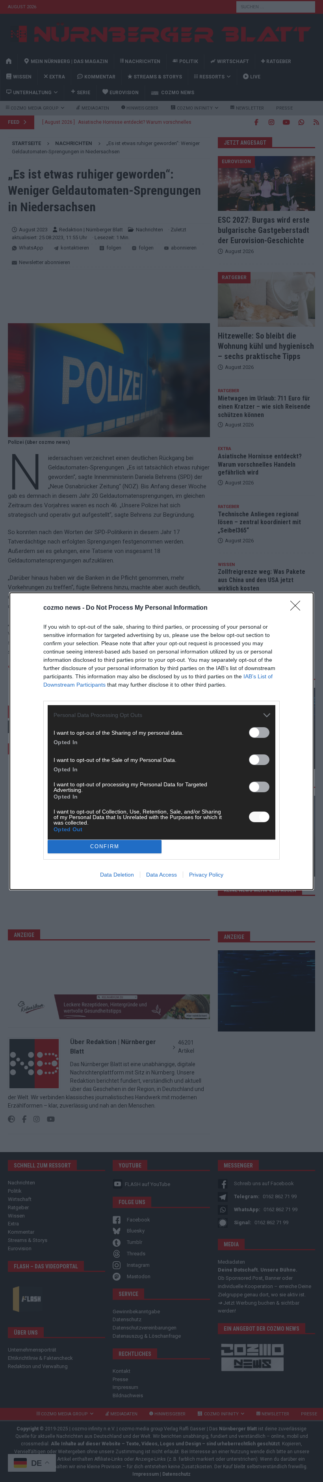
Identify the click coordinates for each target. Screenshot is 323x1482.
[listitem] (161, 715)
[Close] (297, 608)
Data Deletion (117, 874)
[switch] (259, 732)
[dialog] (161, 741)
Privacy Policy (206, 874)
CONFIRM (104, 846)
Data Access (161, 874)
